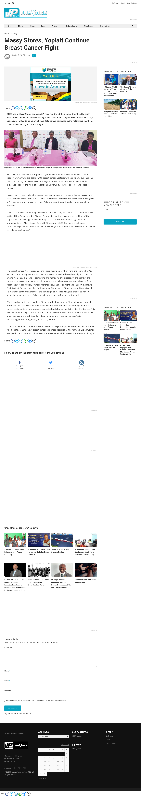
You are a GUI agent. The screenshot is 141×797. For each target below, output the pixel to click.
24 (45, 769)
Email (123, 3)
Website (7, 691)
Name (7, 671)
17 (45, 765)
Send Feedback (132, 3)
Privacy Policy (76, 749)
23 (40, 769)
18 (49, 765)
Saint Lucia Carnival (71, 26)
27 (58, 769)
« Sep (40, 779)
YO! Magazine (77, 736)
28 (62, 769)
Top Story (13, 34)
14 (62, 762)
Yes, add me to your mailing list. (19, 713)
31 (45, 773)
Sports (43, 26)
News (9, 26)
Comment (8, 648)
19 (53, 765)
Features (55, 26)
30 (40, 773)
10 (45, 762)
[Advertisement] (97, 13)
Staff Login (115, 3)
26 (53, 769)
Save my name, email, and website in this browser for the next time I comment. (36, 701)
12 (53, 762)
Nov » (45, 779)
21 (62, 765)
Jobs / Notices (88, 26)
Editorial (20, 26)
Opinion (32, 26)
